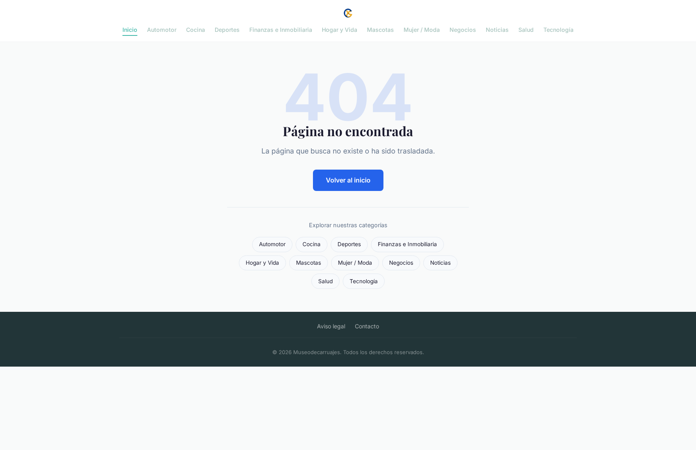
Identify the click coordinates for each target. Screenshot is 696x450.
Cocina (195, 29)
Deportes (227, 29)
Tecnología (558, 29)
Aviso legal (331, 326)
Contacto (367, 326)
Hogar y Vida (339, 29)
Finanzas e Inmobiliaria (280, 29)
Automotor (161, 29)
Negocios (463, 29)
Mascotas (380, 29)
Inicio (129, 29)
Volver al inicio (348, 180)
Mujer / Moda (422, 29)
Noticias (497, 29)
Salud (526, 29)
